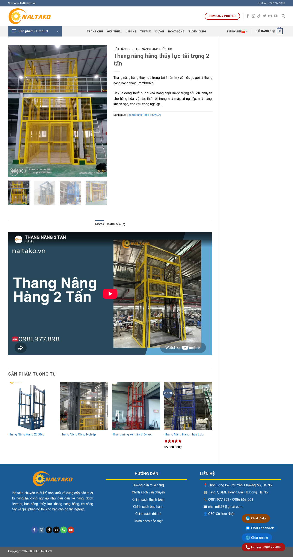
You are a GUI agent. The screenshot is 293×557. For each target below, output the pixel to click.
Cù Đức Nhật (225, 514)
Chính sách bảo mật (148, 521)
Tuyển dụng (197, 31)
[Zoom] (14, 172)
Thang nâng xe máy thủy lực (132, 434)
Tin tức (145, 31)
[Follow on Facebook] (247, 16)
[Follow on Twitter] (264, 16)
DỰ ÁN (159, 31)
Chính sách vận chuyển (148, 492)
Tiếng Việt (234, 31)
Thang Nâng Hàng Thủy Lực (152, 49)
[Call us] (63, 530)
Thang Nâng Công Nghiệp (78, 434)
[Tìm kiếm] (283, 16)
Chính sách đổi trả (148, 514)
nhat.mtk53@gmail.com (225, 507)
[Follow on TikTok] (259, 16)
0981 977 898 (218, 500)
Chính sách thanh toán (148, 500)
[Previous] (15, 111)
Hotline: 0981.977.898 (271, 3)
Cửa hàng (120, 49)
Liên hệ (131, 31)
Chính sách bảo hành (148, 507)
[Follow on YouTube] (275, 16)
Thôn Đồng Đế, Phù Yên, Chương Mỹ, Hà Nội (240, 485)
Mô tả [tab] (99, 224)
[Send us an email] (270, 16)
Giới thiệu (114, 31)
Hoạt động (176, 31)
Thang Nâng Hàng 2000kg (26, 434)
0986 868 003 (242, 500)
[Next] (99, 111)
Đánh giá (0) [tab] (116, 224)
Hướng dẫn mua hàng (148, 485)
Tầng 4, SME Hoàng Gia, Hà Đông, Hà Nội (238, 492)
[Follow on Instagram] (253, 16)
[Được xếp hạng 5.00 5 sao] (173, 441)
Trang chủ (95, 31)
